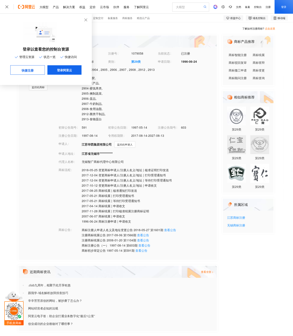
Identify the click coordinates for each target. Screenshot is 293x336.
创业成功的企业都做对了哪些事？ (50, 323)
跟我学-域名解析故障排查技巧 (48, 293)
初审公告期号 (68, 127)
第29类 (136, 61)
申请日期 (164, 61)
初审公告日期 (117, 127)
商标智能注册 (238, 55)
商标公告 (65, 229)
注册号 (112, 53)
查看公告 (170, 230)
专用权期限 (115, 135)
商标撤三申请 (238, 70)
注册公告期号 (167, 127)
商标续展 (259, 55)
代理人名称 (66, 161)
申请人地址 (66, 153)
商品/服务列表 (68, 78)
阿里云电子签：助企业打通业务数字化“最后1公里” (61, 316)
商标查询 (259, 78)
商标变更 (259, 70)
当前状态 (164, 53)
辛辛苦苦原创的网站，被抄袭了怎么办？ (55, 300)
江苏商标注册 (236, 217)
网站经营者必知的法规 (43, 308)
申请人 (63, 143)
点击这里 (270, 28)
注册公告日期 (68, 135)
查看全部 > (207, 271)
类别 (111, 61)
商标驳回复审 (238, 62)
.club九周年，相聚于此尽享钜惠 (49, 285)
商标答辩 (259, 62)
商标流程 (65, 170)
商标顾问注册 (238, 78)
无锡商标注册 (236, 225)
